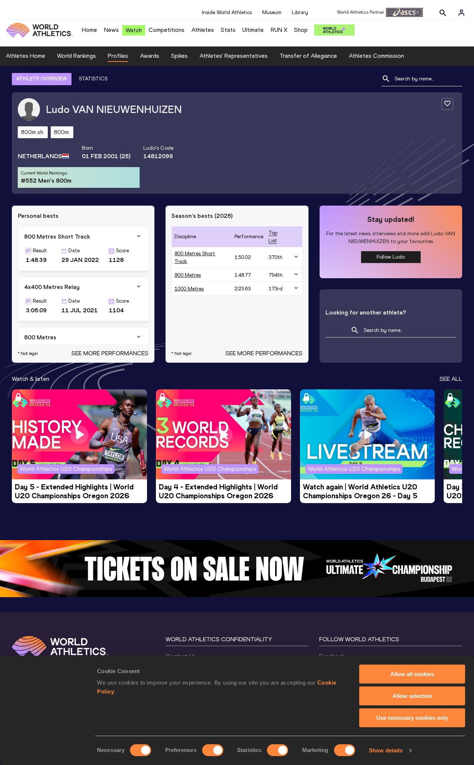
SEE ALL (451, 378)
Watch (134, 30)
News (111, 29)
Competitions (166, 29)
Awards (149, 55)
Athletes (202, 29)
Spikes (179, 55)
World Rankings (76, 55)
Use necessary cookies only (412, 718)
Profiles (118, 55)
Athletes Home (25, 55)
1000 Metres (189, 289)
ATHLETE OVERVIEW (41, 79)
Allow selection (412, 696)
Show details (386, 750)
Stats (228, 29)
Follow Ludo (391, 257)
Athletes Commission (376, 55)
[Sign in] (461, 12)
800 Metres (187, 275)
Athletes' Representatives (234, 55)
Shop (301, 29)
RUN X (279, 29)
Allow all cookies (412, 674)
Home (89, 29)
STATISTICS (93, 79)
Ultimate (253, 29)
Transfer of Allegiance (308, 55)
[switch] (212, 750)
